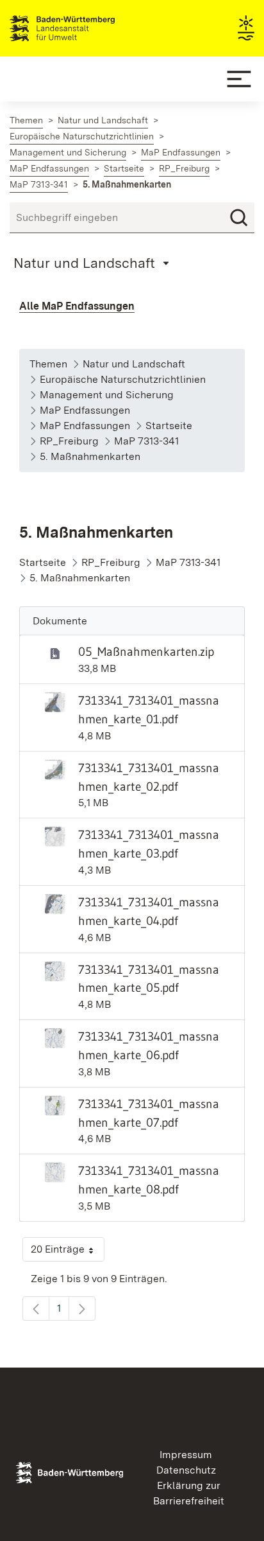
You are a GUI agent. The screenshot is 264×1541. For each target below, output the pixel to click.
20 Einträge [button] (67, 1252)
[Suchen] (239, 217)
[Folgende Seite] (82, 1308)
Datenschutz (186, 1470)
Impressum (186, 1455)
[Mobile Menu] (239, 79)
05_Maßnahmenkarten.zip (146, 651)
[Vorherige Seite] (35, 1308)
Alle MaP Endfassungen (77, 306)
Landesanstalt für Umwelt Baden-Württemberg (85, 28)
